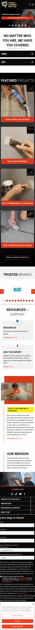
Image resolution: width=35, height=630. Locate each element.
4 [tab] (13, 301)
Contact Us (7, 367)
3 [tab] (10, 301)
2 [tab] (7, 301)
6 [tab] (18, 301)
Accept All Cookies (17, 626)
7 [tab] (21, 301)
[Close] (33, 604)
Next (33, 291)
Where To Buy (17, 489)
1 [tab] (4, 301)
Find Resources (8, 337)
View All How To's (13, 438)
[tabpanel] (17, 289)
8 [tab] (24, 301)
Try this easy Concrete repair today (17, 17)
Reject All (17, 621)
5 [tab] (15, 301)
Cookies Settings (17, 615)
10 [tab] (29, 301)
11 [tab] (32, 301)
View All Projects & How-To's (17, 257)
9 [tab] (27, 301)
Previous (2, 291)
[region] (17, 616)
